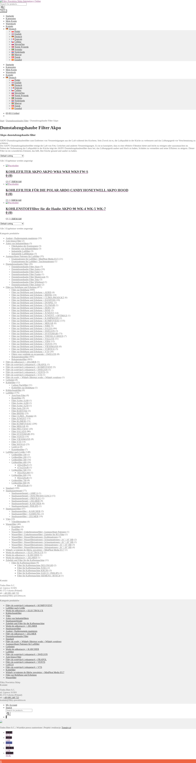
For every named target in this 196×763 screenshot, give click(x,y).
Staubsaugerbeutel (14, 490)
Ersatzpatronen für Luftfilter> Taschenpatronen (32, 261)
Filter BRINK (17, 413)
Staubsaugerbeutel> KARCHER (26, 503)
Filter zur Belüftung (20, 290)
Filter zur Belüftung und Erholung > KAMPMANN (35, 318)
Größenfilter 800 (19, 483)
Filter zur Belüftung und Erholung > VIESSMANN (34, 346)
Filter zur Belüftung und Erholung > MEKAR (32, 323)
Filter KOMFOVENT (21, 423)
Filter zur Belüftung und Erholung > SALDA (32, 328)
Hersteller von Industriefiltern (24, 248)
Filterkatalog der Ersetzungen (24, 246)
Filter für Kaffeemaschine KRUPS (32, 570)
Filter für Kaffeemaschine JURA (32, 568)
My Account (11, 705)
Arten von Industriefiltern (17, 243)
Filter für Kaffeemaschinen (23, 563)
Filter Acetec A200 (20, 403)
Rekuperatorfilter (19, 359)
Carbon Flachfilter (19, 385)
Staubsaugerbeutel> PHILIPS (24, 506)
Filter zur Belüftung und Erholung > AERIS (31, 292)
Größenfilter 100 (19, 454)
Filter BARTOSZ (19, 411)
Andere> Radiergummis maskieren (21, 238)
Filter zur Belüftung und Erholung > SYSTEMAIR (34, 333)
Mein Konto (11, 21)
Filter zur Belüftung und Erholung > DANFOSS (33, 300)
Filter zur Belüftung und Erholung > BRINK (31, 295)
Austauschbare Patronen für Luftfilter (22, 256)
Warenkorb (11, 23)
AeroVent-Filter (18, 395)
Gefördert (10, 380)
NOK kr (9, 754)
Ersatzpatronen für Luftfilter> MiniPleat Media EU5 (35, 259)
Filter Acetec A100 (20, 400)
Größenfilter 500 (19, 470)
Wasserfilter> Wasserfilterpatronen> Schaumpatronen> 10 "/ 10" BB (42, 539)
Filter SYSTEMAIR (20, 434)
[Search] (2, 7)
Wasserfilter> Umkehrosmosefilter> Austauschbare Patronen (38, 532)
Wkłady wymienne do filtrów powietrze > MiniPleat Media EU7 (35, 550)
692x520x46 (23, 478)
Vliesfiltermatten (18, 521)
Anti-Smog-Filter (13, 241)
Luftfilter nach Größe (15, 452)
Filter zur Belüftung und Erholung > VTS (30, 351)
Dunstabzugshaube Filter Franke (26, 274)
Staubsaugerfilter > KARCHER (25, 511)
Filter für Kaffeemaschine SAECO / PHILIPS (38, 573)
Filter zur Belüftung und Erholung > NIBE (30, 326)
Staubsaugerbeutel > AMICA (24, 493)
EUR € (9, 744)
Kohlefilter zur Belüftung (22, 387)
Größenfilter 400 (19, 462)
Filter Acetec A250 (20, 405)
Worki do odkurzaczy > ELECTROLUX (24, 552)
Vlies (8, 519)
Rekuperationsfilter (20, 357)
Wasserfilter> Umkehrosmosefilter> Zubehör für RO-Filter (37, 534)
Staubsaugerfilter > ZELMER (24, 516)
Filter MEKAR (18, 426)
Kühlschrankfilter (14, 390)
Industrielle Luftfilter (20, 251)
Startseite (10, 16)
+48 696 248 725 (11, 593)
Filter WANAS (18, 444)
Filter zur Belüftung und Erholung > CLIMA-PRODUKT (37, 297)
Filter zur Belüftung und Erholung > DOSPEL (32, 302)
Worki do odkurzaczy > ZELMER (21, 557)
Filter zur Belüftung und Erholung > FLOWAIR (33, 305)
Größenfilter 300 (19, 460)
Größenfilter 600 (19, 475)
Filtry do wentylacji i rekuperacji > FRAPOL (26, 364)
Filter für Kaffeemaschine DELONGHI (35, 565)
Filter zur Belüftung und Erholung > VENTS (31, 344)
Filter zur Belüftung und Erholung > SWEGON (33, 331)
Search (9, 707)
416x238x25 (23, 465)
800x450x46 (23, 485)
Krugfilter (15, 527)
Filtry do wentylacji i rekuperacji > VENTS (25, 372)
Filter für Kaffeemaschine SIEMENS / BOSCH (38, 575)
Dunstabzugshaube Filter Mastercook (28, 277)
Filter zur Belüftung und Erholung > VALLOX (32, 339)
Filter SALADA (18, 431)
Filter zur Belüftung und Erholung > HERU (31, 308)
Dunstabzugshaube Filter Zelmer (26, 284)
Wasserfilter (11, 524)
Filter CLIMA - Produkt (22, 416)
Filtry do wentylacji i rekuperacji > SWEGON (27, 369)
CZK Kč (10, 749)
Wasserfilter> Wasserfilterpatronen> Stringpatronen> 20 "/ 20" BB (41, 547)
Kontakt (9, 26)
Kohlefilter (10, 382)
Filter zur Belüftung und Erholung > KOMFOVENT (35, 320)
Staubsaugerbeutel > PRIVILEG (26, 498)
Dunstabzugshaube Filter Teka (25, 279)
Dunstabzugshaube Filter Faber (25, 272)
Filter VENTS (17, 436)
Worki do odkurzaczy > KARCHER (22, 555)
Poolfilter (15, 529)
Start (2, 120)
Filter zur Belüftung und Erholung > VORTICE (33, 349)
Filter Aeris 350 (18, 408)
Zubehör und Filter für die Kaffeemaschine (25, 560)
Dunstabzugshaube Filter (17, 120)
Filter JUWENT (18, 418)
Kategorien (11, 18)
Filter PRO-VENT (19, 429)
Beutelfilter (16, 398)
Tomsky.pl (66, 727)
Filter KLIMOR (18, 421)
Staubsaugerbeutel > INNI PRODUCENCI (31, 496)
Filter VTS (16, 442)
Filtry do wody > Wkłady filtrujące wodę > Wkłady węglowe (33, 377)
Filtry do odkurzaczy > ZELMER (21, 362)
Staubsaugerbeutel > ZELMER (25, 501)
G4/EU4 (15, 447)
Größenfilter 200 (19, 457)
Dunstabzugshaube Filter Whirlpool (27, 282)
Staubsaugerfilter (13, 508)
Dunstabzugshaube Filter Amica (25, 269)
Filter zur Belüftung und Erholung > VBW (30, 341)
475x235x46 (23, 467)
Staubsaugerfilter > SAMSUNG (26, 514)
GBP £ (9, 738)
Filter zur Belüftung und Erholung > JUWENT (32, 313)
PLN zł (9, 733)
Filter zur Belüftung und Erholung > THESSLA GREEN (37, 336)
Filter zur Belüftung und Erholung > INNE (30, 310)
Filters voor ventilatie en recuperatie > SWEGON (33, 354)
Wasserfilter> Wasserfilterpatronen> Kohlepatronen (34, 537)
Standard (10, 488)
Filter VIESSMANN (20, 439)
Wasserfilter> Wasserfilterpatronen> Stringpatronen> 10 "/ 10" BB (41, 545)
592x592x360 (23, 472)
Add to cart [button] (16, 181)
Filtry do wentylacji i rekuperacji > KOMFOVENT (29, 367)
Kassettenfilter (17, 449)
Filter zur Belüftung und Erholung (21, 287)
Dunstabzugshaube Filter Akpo (25, 266)
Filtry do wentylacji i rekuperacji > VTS (24, 375)
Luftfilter (10, 393)
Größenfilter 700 (19, 480)
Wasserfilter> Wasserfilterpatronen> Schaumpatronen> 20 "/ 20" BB (42, 542)
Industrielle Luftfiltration (22, 254)
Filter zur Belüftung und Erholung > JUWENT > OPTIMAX (39, 315)
